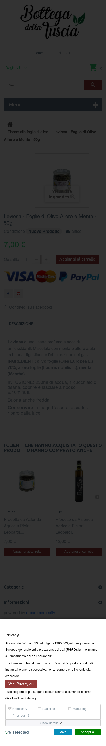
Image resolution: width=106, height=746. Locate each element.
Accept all (88, 731)
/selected (17, 732)
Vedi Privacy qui (21, 683)
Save (62, 731)
